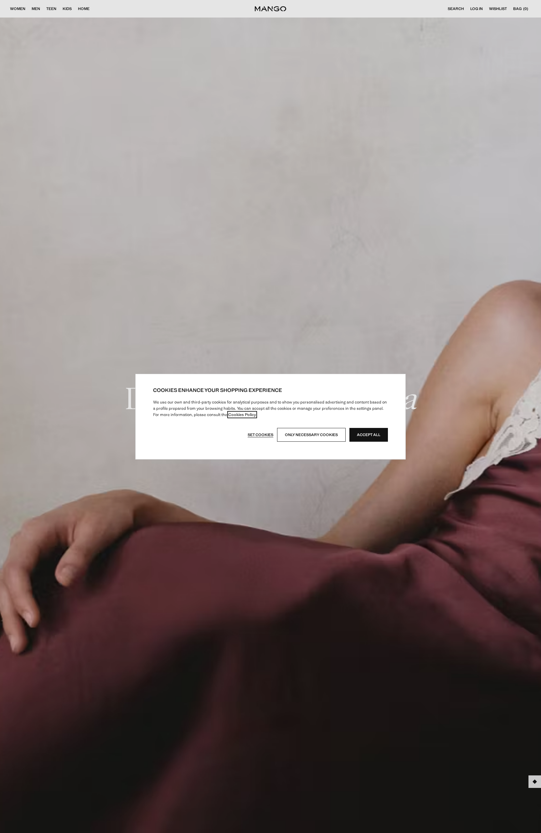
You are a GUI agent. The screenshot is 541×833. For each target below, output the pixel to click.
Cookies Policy (242, 414)
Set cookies (260, 434)
